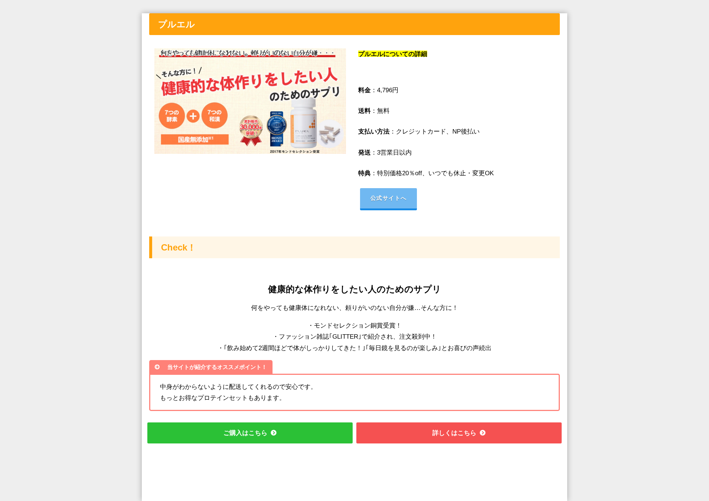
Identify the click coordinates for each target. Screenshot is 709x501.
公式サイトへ (388, 198)
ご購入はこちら (245, 432)
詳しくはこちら (454, 432)
